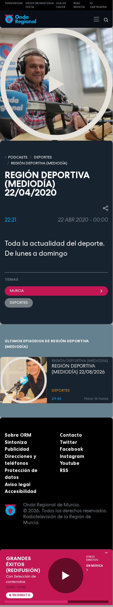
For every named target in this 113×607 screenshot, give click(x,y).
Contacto (71, 435)
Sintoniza (16, 442)
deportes (19, 302)
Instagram (72, 456)
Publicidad (17, 449)
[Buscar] (104, 19)
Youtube (70, 463)
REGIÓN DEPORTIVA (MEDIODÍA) (39, 163)
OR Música (94, 566)
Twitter (68, 442)
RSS (64, 470)
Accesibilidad (20, 491)
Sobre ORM (18, 435)
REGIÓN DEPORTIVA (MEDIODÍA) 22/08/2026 (78, 369)
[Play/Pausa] (66, 575)
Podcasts (18, 157)
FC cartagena (98, 5)
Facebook (71, 449)
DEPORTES (43, 157)
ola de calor (61, 5)
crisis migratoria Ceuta (39, 5)
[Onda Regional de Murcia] (20, 19)
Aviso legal (17, 484)
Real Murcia (79, 5)
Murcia (17, 290)
